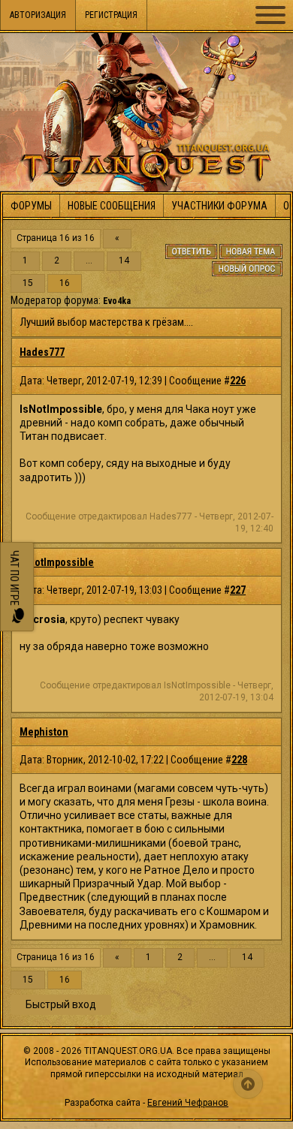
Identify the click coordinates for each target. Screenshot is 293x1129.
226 (238, 381)
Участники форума (219, 206)
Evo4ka (117, 301)
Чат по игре (14, 579)
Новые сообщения (112, 206)
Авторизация (38, 15)
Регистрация (111, 15)
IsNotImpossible (57, 562)
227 (238, 590)
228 (239, 760)
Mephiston (44, 732)
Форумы (31, 206)
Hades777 (42, 352)
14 (124, 261)
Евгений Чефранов (187, 1102)
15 (28, 283)
